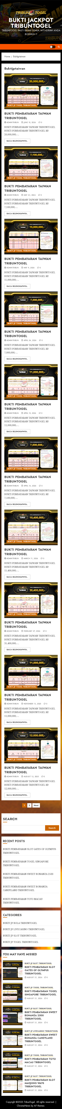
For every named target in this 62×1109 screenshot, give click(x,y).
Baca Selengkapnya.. (17, 141)
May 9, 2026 (29, 268)
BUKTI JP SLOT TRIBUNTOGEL (20, 935)
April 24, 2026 (30, 340)
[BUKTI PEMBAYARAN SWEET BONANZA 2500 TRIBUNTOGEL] (12, 1015)
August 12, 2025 (31, 777)
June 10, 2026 (30, 122)
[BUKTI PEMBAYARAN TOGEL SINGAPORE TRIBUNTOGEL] (12, 993)
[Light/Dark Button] (53, 46)
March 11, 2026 (31, 558)
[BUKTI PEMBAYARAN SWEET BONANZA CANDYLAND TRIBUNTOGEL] (12, 1038)
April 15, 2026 (30, 413)
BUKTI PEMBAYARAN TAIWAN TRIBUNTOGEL (27, 115)
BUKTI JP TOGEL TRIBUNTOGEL (22, 105)
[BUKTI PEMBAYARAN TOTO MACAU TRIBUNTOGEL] (12, 1060)
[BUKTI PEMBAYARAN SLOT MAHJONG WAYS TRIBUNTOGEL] (12, 1083)
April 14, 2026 (30, 486)
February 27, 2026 (32, 631)
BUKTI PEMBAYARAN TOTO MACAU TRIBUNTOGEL (40, 1060)
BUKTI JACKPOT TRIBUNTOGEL (31, 23)
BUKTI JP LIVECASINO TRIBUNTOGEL (24, 929)
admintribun (13, 122)
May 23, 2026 (30, 195)
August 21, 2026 (34, 977)
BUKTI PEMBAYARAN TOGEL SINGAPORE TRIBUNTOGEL (41, 993)
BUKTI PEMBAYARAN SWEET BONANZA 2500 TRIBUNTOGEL (41, 1015)
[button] (59, 47)
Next (36, 805)
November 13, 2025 (32, 704)
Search (10, 818)
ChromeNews (23, 1105)
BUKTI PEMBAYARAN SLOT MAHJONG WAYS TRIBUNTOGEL (40, 1083)
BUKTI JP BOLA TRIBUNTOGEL (20, 923)
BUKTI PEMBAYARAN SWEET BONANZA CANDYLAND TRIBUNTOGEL (41, 1038)
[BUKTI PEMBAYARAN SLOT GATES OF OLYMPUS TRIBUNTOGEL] (12, 970)
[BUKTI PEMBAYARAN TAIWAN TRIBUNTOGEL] (31, 91)
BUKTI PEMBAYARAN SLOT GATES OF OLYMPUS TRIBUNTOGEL (40, 970)
